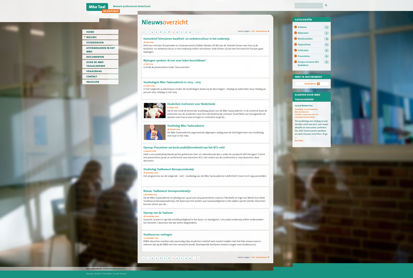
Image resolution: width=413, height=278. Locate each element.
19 (173, 32)
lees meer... (299, 140)
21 (181, 32)
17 (164, 32)
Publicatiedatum (262, 31)
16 (160, 32)
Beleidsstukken (313, 38)
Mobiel (98, 273)
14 (152, 32)
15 (156, 32)
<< (144, 32)
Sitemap (89, 273)
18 (169, 32)
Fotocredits (107, 273)
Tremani (123, 273)
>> (198, 32)
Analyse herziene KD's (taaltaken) (312, 64)
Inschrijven (310, 83)
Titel (253, 31)
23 (190, 32)
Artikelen (312, 27)
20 (177, 32)
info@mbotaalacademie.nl (114, 268)
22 (186, 32)
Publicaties (312, 50)
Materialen (312, 33)
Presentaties (312, 56)
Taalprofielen (312, 44)
